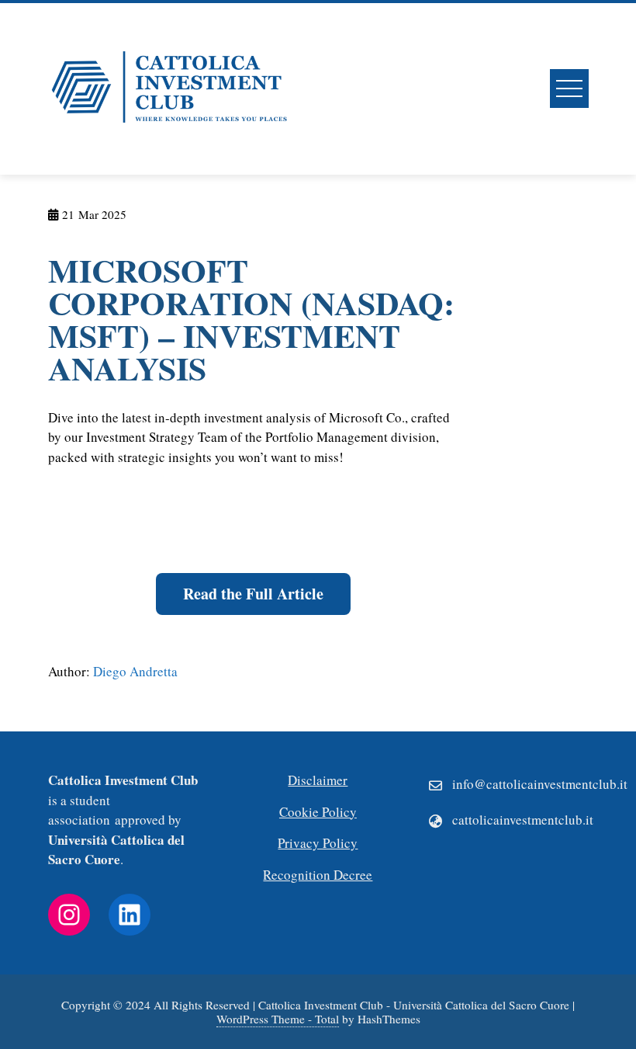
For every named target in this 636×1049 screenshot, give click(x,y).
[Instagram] (69, 915)
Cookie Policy (318, 812)
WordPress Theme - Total (277, 1018)
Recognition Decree (317, 875)
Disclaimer (317, 780)
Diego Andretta (135, 671)
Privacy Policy (318, 843)
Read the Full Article (253, 593)
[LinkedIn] (129, 915)
